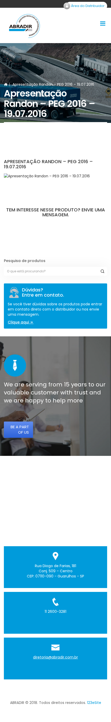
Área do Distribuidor (87, 5)
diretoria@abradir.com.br (55, 657)
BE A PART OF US (20, 429)
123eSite (94, 702)
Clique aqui (19, 322)
